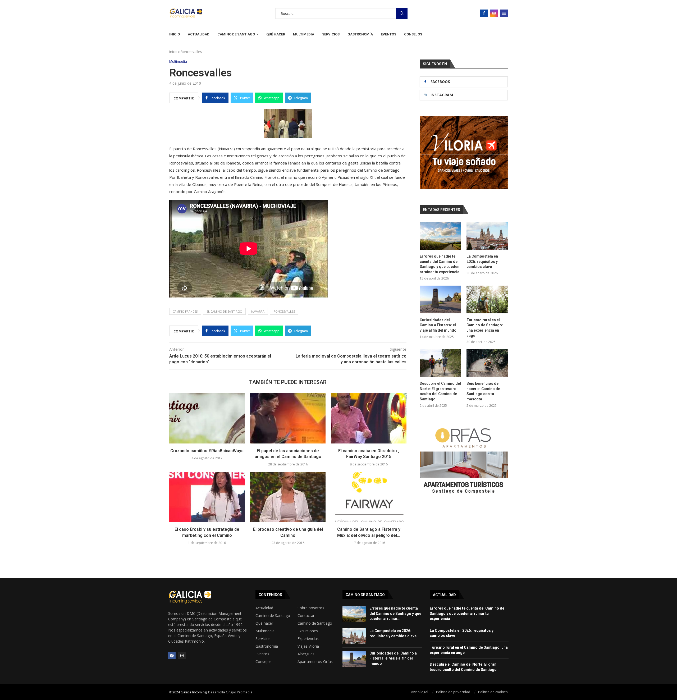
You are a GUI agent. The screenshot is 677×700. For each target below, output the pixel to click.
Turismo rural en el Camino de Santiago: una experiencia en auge (484, 328)
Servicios (331, 34)
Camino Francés (185, 311)
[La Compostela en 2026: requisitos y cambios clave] (487, 236)
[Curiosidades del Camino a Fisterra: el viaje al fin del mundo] (440, 299)
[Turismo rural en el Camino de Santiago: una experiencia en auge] (487, 299)
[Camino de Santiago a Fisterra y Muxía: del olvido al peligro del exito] (368, 497)
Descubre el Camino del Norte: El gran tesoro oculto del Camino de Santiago (440, 391)
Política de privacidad (453, 691)
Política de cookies (493, 691)
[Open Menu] (504, 13)
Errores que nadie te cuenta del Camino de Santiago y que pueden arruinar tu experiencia (439, 264)
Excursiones (308, 631)
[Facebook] (484, 13)
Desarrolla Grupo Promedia (230, 692)
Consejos (413, 34)
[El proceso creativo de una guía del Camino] (288, 497)
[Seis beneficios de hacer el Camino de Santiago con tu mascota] (487, 363)
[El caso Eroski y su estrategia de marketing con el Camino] (207, 497)
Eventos (388, 34)
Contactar (306, 615)
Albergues (306, 654)
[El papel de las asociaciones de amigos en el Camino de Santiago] (288, 418)
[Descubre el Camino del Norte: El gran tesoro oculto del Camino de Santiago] (440, 363)
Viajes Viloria (308, 646)
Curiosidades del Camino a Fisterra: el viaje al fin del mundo (438, 325)
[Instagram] (494, 13)
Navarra (257, 311)
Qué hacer (275, 34)
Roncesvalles (284, 311)
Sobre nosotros (311, 608)
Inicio (174, 34)
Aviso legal (419, 691)
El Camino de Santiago (224, 311)
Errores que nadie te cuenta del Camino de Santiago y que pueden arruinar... (395, 613)
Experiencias (308, 638)
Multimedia (303, 34)
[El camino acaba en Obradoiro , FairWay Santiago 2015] (368, 418)
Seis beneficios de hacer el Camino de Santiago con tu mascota (483, 391)
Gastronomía (360, 34)
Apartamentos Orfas (315, 662)
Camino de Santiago (236, 34)
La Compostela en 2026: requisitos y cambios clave (482, 261)
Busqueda (402, 13)
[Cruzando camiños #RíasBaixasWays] (207, 418)
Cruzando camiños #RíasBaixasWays (207, 450)
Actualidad (198, 34)
